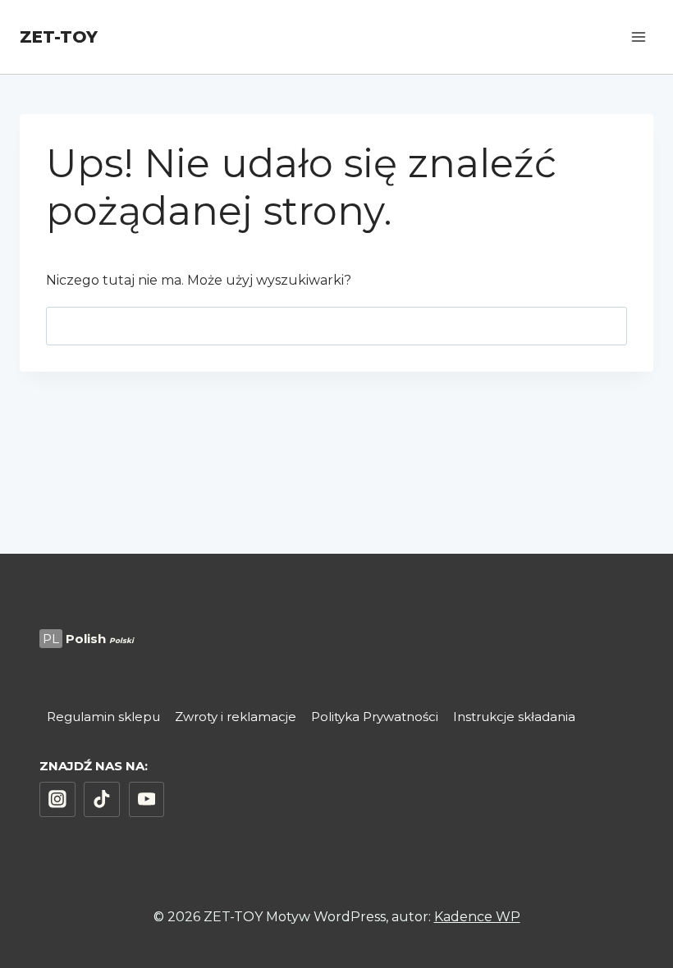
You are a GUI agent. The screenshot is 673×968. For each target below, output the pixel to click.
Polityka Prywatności (374, 716)
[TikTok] (102, 800)
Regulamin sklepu (103, 716)
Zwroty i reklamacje (235, 716)
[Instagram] (57, 800)
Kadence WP (477, 917)
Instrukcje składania (514, 716)
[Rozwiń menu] (638, 36)
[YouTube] (147, 800)
